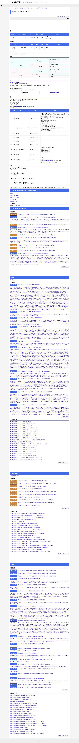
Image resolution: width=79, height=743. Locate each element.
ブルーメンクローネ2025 (37, 301)
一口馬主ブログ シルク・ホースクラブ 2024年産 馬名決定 (23, 535)
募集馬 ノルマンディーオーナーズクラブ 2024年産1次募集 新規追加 (33, 253)
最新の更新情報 (65, 266)
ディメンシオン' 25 (14, 680)
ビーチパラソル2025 (14, 407)
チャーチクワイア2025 (43, 359)
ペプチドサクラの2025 (50, 587)
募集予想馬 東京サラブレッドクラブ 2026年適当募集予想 (22, 715)
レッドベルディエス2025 (35, 337)
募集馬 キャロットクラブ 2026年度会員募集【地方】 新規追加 (31, 599)
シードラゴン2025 (24, 661)
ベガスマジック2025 (47, 338)
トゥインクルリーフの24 (54, 261)
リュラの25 (43, 613)
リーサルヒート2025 (26, 381)
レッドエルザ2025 (32, 330)
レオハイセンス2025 (62, 666)
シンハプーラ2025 (56, 343)
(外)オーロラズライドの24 (40, 229)
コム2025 (31, 322)
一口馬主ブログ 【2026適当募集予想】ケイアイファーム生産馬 (24, 525)
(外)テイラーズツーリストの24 (26, 229)
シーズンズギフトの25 (41, 631)
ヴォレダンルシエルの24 (35, 219)
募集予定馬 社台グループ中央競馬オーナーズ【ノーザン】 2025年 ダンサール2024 (28, 443)
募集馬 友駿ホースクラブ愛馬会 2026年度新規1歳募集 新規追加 (32, 584)
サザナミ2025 (14, 321)
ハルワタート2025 (62, 322)
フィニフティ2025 (61, 303)
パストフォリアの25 (47, 632)
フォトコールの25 (14, 608)
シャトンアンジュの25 (62, 631)
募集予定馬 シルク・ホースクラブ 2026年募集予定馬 (29, 347)
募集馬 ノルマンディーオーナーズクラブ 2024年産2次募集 (23, 705)
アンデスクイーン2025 (55, 320)
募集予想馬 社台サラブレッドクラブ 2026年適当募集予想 (22, 719)
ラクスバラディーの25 (25, 613)
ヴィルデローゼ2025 (15, 299)
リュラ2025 (21, 298)
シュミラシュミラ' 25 (24, 680)
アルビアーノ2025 (22, 357)
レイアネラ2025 (25, 324)
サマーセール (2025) (14, 54)
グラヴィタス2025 (37, 363)
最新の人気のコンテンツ (63, 462)
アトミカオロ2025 (36, 291)
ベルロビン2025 (65, 414)
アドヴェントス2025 (40, 306)
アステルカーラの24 (47, 240)
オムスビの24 (24, 257)
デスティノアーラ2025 (52, 398)
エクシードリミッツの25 (60, 611)
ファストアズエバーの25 (60, 593)
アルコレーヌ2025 (54, 364)
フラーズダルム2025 (45, 397)
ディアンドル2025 (34, 355)
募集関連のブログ (14, 201)
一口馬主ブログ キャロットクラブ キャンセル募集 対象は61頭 (23, 523)
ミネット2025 (20, 373)
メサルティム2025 (28, 295)
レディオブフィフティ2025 (43, 334)
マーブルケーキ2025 (63, 401)
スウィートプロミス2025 (46, 321)
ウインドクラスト (15, 99)
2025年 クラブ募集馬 (54, 92)
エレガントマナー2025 (25, 309)
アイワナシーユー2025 (53, 582)
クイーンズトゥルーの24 (57, 259)
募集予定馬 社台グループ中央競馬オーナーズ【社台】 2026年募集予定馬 (34, 378)
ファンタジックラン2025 (61, 384)
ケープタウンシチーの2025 (25, 587)
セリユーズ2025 (53, 359)
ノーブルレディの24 (14, 240)
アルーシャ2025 (61, 399)
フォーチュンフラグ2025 (56, 314)
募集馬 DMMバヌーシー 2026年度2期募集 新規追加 (29, 578)
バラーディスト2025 (40, 367)
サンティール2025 (22, 401)
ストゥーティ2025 (64, 288)
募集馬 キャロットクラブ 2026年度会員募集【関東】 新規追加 (31, 620)
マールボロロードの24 (50, 262)
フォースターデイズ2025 (28, 289)
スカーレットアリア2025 (37, 408)
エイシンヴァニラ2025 (50, 411)
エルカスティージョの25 (19, 626)
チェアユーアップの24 (42, 261)
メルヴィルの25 (16, 631)
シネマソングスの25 (17, 596)
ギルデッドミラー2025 (41, 353)
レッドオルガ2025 (24, 337)
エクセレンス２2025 (24, 355)
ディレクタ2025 (62, 373)
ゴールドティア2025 (38, 295)
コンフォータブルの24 (47, 231)
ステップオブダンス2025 (41, 362)
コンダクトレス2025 (59, 295)
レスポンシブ (65, 16)
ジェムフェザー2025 (61, 307)
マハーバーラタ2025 (34, 294)
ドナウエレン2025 (45, 294)
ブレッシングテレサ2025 (36, 581)
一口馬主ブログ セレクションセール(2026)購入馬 (29, 497)
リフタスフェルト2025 (44, 412)
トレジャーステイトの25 (15, 624)
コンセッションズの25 (36, 611)
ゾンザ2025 (33, 359)
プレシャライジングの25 (15, 625)
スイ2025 (60, 367)
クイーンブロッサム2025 (43, 364)
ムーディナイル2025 (45, 407)
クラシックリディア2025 (16, 307)
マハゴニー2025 (14, 355)
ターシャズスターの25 (15, 602)
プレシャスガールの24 (44, 241)
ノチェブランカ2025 (43, 401)
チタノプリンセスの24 (26, 258)
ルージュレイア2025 (36, 338)
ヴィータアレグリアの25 (21, 618)
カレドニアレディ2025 (34, 397)
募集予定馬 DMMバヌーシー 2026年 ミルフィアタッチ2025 (23, 451)
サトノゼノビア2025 (28, 373)
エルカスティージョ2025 (45, 292)
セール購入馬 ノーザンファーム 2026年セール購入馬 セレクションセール (34, 648)
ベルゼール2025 (19, 367)
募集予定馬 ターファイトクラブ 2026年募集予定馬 (29, 341)
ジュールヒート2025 (51, 303)
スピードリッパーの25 (51, 615)
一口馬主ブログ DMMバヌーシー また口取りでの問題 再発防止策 (32, 486)
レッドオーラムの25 (33, 594)
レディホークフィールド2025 (43, 351)
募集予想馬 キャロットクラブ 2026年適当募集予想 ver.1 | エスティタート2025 (27, 723)
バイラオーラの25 (52, 631)
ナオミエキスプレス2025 (49, 581)
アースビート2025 (14, 314)
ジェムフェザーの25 (25, 632)
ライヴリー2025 (64, 334)
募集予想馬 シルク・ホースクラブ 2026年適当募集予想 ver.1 (23, 703)
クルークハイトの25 (29, 616)
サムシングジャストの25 (56, 594)
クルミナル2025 (21, 303)
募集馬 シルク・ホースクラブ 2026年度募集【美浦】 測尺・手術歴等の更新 (34, 687)
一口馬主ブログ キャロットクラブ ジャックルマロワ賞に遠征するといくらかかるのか (37, 491)
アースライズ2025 (53, 401)
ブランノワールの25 (14, 622)
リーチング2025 (32, 320)
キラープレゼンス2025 (56, 351)
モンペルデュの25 (21, 629)
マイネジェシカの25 (50, 641)
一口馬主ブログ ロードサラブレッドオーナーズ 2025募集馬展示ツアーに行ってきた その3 (30, 541)
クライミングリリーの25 (35, 593)
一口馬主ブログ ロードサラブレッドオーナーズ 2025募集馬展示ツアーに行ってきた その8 (30, 551)
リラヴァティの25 (48, 616)
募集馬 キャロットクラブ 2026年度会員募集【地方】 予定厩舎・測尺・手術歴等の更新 (37, 570)
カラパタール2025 (48, 366)
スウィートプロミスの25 (53, 596)
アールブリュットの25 (55, 624)
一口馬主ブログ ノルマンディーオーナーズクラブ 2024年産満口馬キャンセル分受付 (36, 245)
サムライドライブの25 (41, 596)
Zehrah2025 (12, 389)
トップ (11, 8)
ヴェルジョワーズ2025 (55, 412)
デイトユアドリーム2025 (59, 302)
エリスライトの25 (19, 616)
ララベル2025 (30, 410)
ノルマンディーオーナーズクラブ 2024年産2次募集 (35, 8)
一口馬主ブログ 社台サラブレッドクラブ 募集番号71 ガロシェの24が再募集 (26, 515)
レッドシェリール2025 (39, 333)
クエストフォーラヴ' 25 (56, 682)
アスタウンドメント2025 (55, 330)
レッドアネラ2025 (50, 336)
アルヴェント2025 (30, 376)
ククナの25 (27, 611)
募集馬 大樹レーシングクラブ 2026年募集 (27, 653)
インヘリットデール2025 (15, 363)
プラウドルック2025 (30, 411)
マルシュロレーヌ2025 (52, 289)
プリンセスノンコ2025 (15, 408)
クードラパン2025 (62, 359)
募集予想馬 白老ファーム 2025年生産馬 (18, 727)
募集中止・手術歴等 (14, 197)
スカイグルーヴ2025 (29, 362)
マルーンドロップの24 (24, 220)
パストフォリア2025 (35, 309)
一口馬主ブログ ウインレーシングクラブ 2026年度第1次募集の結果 (33, 480)
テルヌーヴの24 (56, 231)
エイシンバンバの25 (35, 597)
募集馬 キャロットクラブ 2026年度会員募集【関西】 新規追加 (31, 606)
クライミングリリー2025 (40, 322)
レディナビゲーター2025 (42, 395)
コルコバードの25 (36, 625)
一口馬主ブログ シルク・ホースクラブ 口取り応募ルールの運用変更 (25, 527)
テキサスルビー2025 (25, 359)
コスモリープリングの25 (31, 638)
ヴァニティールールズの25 (46, 640)
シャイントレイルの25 (37, 632)
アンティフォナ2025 (29, 353)
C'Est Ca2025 (63, 368)
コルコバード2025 (18, 292)
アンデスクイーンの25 (15, 593)
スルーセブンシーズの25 (27, 624)
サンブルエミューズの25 (53, 613)
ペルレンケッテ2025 (44, 305)
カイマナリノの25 (58, 640)
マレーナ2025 (27, 338)
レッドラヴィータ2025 (28, 333)
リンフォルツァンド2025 (42, 352)
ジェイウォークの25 (33, 622)
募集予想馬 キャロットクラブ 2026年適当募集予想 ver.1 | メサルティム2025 (27, 733)
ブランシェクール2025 (63, 306)
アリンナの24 (37, 231)
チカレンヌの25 (38, 616)
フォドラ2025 (13, 394)
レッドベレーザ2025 (41, 329)
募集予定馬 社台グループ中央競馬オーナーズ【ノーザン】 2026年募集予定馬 (35, 391)
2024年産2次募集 (49, 160)
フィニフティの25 (36, 613)
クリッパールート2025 (40, 373)
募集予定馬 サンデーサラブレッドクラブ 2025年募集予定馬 (23, 455)
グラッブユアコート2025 (49, 307)
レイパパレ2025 (55, 291)
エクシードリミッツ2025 (23, 294)
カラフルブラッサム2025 (31, 398)
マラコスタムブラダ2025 (57, 292)
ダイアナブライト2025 (27, 299)
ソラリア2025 (31, 331)
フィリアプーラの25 (62, 622)
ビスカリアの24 (16, 262)
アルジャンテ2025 (22, 368)
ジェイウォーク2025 (43, 287)
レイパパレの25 (19, 611)
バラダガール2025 (54, 356)
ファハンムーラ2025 (31, 650)
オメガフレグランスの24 (37, 259)
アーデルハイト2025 (54, 294)
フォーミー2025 (34, 666)
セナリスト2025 (60, 411)
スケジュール (13, 199)
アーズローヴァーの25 (44, 618)
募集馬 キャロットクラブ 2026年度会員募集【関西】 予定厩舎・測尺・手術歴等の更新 (37, 573)
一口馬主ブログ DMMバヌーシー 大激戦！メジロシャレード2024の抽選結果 (27, 517)
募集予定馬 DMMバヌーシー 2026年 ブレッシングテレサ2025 (23, 427)
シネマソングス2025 (52, 322)
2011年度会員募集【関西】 (20, 106)
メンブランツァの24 (60, 258)
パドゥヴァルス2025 (49, 295)
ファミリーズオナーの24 (26, 262)
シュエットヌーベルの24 (30, 261)
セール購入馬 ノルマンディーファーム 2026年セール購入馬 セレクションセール (35, 664)
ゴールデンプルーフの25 (32, 629)
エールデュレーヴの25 (52, 622)
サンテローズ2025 (41, 357)
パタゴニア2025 (50, 357)
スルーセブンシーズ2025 (53, 288)
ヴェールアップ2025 (48, 302)
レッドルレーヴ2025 (21, 334)
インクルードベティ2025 (19, 398)
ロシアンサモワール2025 (15, 329)
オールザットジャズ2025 (27, 343)
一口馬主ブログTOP (14, 475)
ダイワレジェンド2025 (15, 381)
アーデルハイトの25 (53, 626)
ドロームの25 (41, 641)
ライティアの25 (52, 608)
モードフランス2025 (55, 386)
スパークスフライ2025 (23, 315)
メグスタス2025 (65, 320)
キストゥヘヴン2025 (31, 582)
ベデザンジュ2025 (18, 302)
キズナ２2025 (13, 650)
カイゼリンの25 (43, 608)
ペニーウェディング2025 (19, 411)
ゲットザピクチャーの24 (59, 240)
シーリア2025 (62, 289)
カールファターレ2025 (51, 399)
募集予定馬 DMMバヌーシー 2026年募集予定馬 (20, 421)
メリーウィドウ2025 (19, 364)
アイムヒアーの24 (14, 264)
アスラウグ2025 (40, 411)
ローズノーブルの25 (57, 616)
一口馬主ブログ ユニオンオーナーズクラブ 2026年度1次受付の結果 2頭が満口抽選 (36, 502)
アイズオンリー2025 (15, 402)
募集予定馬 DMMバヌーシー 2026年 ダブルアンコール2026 (23, 449)
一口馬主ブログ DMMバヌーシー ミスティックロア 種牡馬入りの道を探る (26, 529)
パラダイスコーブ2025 (15, 666)
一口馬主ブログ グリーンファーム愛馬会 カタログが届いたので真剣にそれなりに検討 (37, 483)
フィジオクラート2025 (60, 382)
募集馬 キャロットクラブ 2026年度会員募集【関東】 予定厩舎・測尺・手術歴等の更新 (37, 576)
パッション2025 (18, 344)
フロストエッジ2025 (33, 315)
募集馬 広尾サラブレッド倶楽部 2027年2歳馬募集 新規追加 (31, 678)
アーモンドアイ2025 (25, 349)
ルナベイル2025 (42, 398)
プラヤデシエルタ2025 (41, 331)
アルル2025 (62, 356)
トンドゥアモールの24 (42, 232)
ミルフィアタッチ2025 (25, 581)
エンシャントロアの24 (34, 264)
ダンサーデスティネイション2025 (44, 388)
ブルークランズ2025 (43, 394)
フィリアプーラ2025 (51, 296)
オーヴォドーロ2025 (44, 666)
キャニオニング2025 (49, 408)
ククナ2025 (25, 292)
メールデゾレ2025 (24, 407)
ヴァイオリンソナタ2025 (35, 324)
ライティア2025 (22, 296)
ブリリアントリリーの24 (17, 232)
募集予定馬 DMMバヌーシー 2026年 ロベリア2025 (21, 425)
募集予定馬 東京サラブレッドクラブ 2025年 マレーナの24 (23, 435)
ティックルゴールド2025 (15, 676)
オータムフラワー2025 (23, 322)
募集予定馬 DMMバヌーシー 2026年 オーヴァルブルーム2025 (23, 445)
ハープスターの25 (26, 625)
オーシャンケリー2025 (15, 343)
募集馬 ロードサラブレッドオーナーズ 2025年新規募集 (22, 709)
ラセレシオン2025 (46, 386)
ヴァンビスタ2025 (22, 582)
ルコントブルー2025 (20, 356)
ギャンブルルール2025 (39, 343)
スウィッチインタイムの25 (24, 609)
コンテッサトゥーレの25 (21, 594)
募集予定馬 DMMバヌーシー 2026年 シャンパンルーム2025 (23, 431)
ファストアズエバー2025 (59, 321)
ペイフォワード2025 (54, 334)
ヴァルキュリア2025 (61, 299)
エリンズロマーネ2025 (44, 385)
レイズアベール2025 (54, 394)
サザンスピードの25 (42, 638)
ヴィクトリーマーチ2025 (52, 373)
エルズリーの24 (16, 257)
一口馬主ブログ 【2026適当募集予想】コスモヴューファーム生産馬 (25, 537)
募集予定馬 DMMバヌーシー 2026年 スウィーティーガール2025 (24, 429)
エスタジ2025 (42, 399)
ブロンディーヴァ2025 (64, 298)
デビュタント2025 (22, 650)
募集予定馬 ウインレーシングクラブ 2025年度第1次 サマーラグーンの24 (26, 457)
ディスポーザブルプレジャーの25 (21, 640)
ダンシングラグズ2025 (22, 330)
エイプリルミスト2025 (30, 395)
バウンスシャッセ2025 (55, 305)
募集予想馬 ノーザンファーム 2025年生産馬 (19, 697)
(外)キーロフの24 (14, 229)
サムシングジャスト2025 (43, 320)
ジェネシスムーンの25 (54, 638)
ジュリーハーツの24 (55, 257)
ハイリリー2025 (62, 376)
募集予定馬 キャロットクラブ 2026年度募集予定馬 (29, 284)
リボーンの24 (17, 242)
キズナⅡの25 (60, 615)
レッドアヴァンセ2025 (16, 333)
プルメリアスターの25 (32, 626)
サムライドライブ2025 (23, 320)
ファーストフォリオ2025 (25, 291)
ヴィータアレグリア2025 (28, 306)
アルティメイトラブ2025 (34, 386)
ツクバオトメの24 (23, 264)
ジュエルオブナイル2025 (20, 410)
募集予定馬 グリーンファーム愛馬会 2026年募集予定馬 (30, 317)
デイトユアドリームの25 (56, 629)
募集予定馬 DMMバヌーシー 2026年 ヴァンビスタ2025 (22, 447)
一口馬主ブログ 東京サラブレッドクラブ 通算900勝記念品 (23, 519)
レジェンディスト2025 (61, 336)
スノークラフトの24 (23, 219)
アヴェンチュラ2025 (18, 295)
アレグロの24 (62, 219)
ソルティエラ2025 (14, 671)
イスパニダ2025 (40, 360)
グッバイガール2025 (26, 408)
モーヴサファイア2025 (23, 397)
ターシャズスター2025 (40, 303)
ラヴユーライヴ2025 (19, 352)
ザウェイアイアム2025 (19, 388)
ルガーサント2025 (43, 344)
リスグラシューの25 (34, 608)
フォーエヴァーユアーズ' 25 (37, 680)
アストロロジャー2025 (58, 338)
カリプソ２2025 (33, 287)
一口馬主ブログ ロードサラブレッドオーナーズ (20, 543)
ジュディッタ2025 (59, 363)
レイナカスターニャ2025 (61, 344)
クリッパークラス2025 (31, 356)
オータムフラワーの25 (15, 597)
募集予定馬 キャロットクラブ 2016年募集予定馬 (20, 453)
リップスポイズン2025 (19, 395)
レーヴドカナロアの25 (44, 594)
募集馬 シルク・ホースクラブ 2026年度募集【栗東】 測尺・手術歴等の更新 (34, 684)
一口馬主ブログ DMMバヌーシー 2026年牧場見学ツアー (30, 505)
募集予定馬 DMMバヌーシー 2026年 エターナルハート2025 (23, 433)
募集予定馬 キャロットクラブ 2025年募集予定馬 (20, 441)
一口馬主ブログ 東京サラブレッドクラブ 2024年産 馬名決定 (23, 531)
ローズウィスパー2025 (28, 366)
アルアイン (13, 82)
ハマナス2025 (53, 666)
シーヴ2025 (57, 360)
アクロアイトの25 (35, 640)
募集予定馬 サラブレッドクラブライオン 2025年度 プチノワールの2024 (26, 459)
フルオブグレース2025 (58, 388)
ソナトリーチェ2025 (42, 582)
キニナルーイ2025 (25, 666)
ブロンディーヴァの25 (58, 628)
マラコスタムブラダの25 (48, 611)
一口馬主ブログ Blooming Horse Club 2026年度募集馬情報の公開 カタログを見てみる (37, 494)
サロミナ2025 (34, 349)
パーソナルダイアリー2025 (52, 375)
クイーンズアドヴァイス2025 (29, 329)
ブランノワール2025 (14, 287)
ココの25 (12, 638)
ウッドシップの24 (14, 219)
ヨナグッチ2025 (33, 412)
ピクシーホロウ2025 (52, 353)
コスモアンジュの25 (19, 638)
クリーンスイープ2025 (45, 355)
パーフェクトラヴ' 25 (44, 682)
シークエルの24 (19, 261)
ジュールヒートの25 (37, 602)
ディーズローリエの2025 (37, 587)
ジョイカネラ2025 (14, 581)
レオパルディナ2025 (14, 349)
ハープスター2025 (46, 291)
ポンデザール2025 (24, 399)
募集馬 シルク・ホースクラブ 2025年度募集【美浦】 (21, 731)
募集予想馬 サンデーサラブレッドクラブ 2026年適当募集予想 (23, 707)
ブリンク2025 (56, 301)
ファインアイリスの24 (28, 231)
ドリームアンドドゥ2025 (55, 349)
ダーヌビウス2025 (62, 333)
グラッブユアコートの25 (59, 602)
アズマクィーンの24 (37, 240)
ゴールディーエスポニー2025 (26, 375)
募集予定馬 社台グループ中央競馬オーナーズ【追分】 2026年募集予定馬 (34, 371)
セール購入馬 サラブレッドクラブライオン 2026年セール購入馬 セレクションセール (36, 668)
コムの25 (44, 593)
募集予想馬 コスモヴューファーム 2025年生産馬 (20, 713)
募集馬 (21, 8)
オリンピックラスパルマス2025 (55, 329)
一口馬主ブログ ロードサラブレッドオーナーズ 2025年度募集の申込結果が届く (27, 513)
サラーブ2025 (20, 360)
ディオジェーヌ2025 (32, 394)
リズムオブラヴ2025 (40, 368)
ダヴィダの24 (16, 258)
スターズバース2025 (25, 384)
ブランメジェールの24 (38, 262)
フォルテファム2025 (20, 414)
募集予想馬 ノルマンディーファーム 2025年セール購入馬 (22, 729)
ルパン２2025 (51, 344)
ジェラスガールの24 (16, 231)
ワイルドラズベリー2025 (43, 356)
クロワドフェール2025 (50, 299)
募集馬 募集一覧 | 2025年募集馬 (17, 701)
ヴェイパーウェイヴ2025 (61, 581)
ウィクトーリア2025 (18, 351)
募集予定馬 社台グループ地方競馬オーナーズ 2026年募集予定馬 (32, 404)
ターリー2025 (13, 320)
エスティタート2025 (28, 288)
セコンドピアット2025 (15, 385)
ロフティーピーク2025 (41, 376)
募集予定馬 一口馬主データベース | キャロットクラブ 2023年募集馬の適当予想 (27, 439)
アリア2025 (12, 373)
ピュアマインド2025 (62, 407)
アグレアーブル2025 (19, 362)
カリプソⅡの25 (23, 622)
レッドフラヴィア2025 (51, 333)
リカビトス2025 (48, 301)
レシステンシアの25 (23, 608)
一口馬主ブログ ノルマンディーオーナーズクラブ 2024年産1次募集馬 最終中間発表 (36, 250)
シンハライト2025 (61, 296)
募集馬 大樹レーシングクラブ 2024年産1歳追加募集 (21, 717)
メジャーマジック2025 (64, 331)
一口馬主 (16, 8)
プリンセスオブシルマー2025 (21, 386)
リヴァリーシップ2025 (52, 376)
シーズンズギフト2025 (24, 305)
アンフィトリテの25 (34, 628)
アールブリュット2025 (40, 289)
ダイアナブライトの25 (17, 615)
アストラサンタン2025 (37, 381)
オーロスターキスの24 (25, 241)
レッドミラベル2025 (22, 382)
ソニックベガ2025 (18, 366)
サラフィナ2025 (41, 382)
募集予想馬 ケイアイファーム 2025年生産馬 (19, 711)
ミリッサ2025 (30, 296)
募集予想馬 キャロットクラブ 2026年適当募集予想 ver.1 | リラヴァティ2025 (27, 721)
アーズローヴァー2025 (51, 306)
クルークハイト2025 (37, 302)
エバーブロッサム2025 (27, 336)
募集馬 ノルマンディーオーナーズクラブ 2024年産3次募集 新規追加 (33, 227)
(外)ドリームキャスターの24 (53, 229)
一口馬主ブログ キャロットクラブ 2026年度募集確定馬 (30, 488)
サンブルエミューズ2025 (30, 298)
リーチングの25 (63, 596)
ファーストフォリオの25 (46, 625)
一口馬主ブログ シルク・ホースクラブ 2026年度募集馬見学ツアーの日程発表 (27, 533)
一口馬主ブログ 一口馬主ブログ (17, 521)
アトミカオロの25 (58, 625)
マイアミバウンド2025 (63, 353)
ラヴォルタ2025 (38, 307)
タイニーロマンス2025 (30, 388)
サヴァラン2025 (25, 385)
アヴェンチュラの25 (33, 612)
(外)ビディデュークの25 (59, 632)
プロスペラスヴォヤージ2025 (57, 309)
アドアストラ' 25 (58, 680)
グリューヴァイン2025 (38, 299)
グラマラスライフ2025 (51, 367)
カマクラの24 (45, 219)
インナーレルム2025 (22, 394)
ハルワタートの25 (25, 597)
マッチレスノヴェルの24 (49, 258)
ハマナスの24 (23, 255)
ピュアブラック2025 (19, 353)
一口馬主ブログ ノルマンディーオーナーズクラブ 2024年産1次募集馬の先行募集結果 (36, 247)
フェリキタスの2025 (60, 587)
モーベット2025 (30, 368)
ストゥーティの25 (46, 609)
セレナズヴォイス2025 (29, 307)
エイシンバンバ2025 (23, 321)
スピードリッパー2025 (25, 301)
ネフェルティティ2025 (45, 314)
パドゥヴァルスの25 (23, 628)
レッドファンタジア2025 (43, 330)
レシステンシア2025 (54, 287)
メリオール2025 (33, 344)
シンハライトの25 (61, 608)
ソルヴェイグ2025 (51, 384)
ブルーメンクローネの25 (44, 612)
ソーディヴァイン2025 (44, 349)
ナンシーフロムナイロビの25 (28, 631)
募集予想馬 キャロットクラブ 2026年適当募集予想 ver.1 (22, 695)
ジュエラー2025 (47, 381)
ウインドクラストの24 (56, 241)
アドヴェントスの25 (33, 618)
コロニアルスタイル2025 (53, 410)
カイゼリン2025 (18, 306)
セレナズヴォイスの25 (15, 632)
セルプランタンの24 (44, 220)
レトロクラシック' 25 (23, 682)
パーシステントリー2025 (29, 351)
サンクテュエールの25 (44, 629)
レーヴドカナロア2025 (34, 321)
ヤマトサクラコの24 (55, 220)
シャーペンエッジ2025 (24, 412)
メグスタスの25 (24, 593)
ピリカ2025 (54, 407)
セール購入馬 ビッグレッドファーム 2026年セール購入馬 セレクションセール (35, 659)
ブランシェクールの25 (26, 602)
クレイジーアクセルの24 (30, 232)
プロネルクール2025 (59, 408)
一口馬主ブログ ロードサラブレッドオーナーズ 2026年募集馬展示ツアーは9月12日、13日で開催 (31, 545)
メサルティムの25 (63, 612)
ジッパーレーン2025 (54, 385)
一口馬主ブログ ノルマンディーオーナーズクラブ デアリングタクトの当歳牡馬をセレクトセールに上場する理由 (43, 224)
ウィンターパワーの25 (57, 609)
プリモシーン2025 (58, 366)
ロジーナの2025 (13, 587)
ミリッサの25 (42, 622)
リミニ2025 (61, 398)
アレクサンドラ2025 (24, 314)
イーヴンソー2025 (31, 357)
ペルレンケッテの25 (47, 602)
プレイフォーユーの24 (37, 258)
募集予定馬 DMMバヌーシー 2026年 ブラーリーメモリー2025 (23, 437)
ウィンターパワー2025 (16, 289)
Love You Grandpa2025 (22, 389)
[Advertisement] (39, 24)
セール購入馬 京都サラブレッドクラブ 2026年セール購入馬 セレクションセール (35, 673)
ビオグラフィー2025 (53, 362)
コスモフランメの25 (20, 641)
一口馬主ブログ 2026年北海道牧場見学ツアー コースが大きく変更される (26, 549)
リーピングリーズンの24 (25, 240)
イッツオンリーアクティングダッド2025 (52, 337)
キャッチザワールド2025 (19, 376)
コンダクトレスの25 (14, 613)
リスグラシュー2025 (64, 287)
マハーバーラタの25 (42, 626)
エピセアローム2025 (55, 397)
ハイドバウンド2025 (14, 646)
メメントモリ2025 (33, 399)
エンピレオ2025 (33, 385)
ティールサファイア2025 (40, 410)
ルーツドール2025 (63, 362)
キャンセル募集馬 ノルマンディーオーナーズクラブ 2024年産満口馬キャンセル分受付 (37, 217)
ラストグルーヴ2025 (18, 338)
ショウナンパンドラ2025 (43, 298)
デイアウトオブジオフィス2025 (38, 384)
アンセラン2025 (54, 298)
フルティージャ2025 (34, 407)
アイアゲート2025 (39, 366)
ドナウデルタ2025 (49, 360)
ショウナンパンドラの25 (45, 628)
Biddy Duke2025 (45, 309)
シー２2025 (48, 343)
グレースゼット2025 (14, 661)
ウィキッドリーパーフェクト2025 (56, 395)
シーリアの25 (65, 624)
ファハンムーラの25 (36, 609)
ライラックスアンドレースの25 (42, 624)
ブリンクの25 (55, 612)
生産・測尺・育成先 (14, 195)
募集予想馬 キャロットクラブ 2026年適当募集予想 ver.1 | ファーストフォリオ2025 (28, 725)
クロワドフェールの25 (29, 615)
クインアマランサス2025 (29, 360)
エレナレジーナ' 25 (34, 682)
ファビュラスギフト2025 (38, 336)
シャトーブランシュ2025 (57, 355)
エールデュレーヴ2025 (40, 296)
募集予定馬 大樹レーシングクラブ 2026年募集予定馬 (29, 311)
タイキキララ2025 (34, 314)
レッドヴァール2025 (15, 336)
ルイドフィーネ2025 (55, 414)
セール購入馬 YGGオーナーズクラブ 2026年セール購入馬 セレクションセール (35, 643)
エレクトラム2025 (53, 352)
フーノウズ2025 (50, 382)
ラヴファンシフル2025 (57, 381)
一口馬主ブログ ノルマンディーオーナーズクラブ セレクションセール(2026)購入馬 (36, 214)
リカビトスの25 (62, 626)
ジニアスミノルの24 (45, 257)
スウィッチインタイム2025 (40, 288)
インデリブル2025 (31, 334)
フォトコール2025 (24, 287)
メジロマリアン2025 (27, 363)
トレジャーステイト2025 (16, 288)
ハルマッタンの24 (54, 219)
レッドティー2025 (34, 292)
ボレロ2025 (25, 344)
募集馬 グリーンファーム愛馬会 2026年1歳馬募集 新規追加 (31, 590)
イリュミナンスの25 (22, 612)
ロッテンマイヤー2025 (29, 367)
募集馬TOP (12, 279)
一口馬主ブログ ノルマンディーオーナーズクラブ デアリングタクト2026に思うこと (36, 234)
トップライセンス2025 (52, 331)
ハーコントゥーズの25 (32, 641)
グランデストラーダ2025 (48, 363)
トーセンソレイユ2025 (60, 357)
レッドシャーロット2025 (21, 331)
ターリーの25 (51, 593)
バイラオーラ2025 (34, 305)
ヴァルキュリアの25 (39, 615)
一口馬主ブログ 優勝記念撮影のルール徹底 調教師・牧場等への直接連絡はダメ (27, 539)
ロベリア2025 (13, 582)
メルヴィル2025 (29, 303)
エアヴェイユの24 (35, 220)
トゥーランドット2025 (39, 375)
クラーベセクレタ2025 (32, 401)
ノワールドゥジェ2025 (30, 352)
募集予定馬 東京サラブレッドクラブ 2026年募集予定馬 (30, 326)
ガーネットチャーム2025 (44, 414)
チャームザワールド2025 (31, 414)
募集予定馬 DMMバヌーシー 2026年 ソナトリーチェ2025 (22, 423)
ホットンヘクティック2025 (52, 368)
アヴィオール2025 (32, 382)
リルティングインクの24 (61, 262)
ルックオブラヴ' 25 (49, 680)
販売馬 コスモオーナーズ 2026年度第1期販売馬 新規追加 (30, 636)
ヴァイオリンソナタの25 (29, 596)
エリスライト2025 (27, 302)
